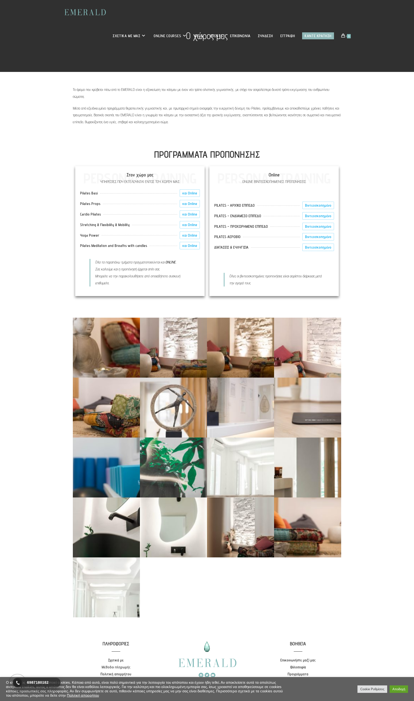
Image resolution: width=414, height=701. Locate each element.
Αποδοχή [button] (398, 689)
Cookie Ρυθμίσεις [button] (372, 689)
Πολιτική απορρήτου (83, 695)
